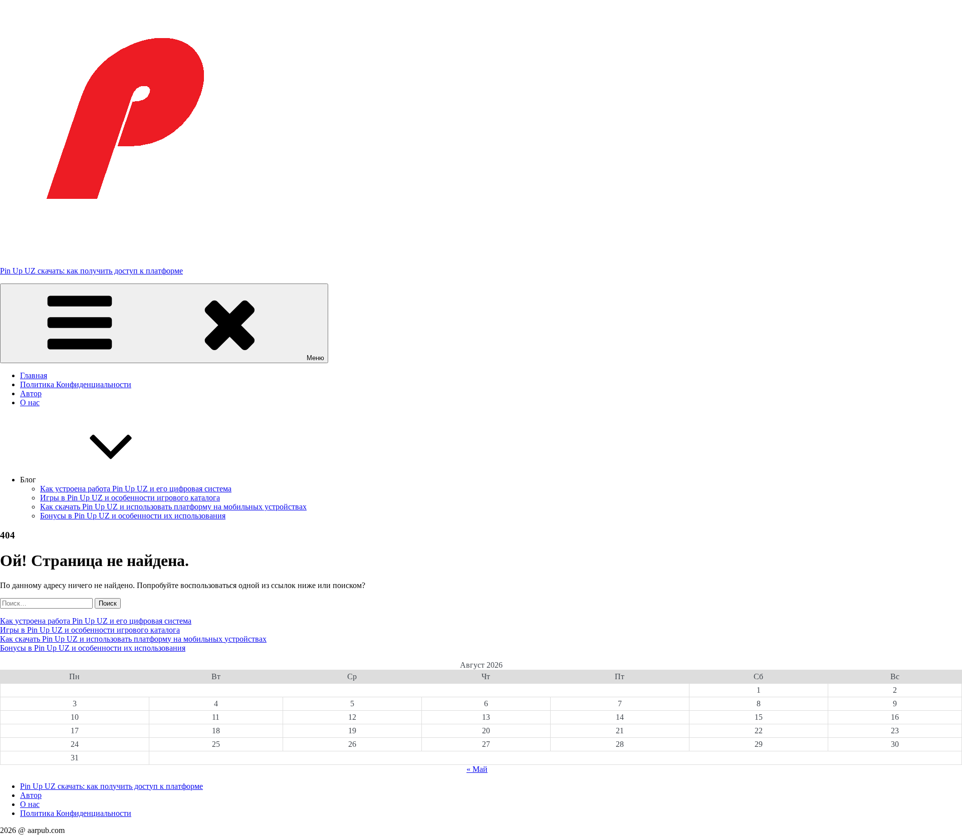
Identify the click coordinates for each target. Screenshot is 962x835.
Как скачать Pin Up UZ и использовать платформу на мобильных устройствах (173, 506)
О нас (30, 402)
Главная (33, 375)
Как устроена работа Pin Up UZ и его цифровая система (135, 488)
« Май (477, 769)
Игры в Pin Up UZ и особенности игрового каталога (130, 497)
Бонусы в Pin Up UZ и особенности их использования (132, 515)
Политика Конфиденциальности (75, 384)
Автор (31, 393)
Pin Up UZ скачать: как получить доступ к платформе (91, 270)
